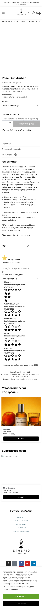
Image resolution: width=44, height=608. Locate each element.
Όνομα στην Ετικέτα (11, 114)
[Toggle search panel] (29, 13)
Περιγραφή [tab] (6, 143)
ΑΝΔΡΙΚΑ (15, 377)
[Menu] (5, 13)
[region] (21, 587)
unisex (34, 379)
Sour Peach (7, 429)
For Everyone (34, 374)
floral (13, 379)
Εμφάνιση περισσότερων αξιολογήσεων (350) (20, 365)
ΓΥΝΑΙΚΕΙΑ (33, 21)
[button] (37, 13)
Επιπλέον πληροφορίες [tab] (12, 149)
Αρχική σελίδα (7, 21)
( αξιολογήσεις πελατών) (14, 97)
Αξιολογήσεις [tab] (9, 155)
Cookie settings (21, 603)
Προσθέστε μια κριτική (11, 262)
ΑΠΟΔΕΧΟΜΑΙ (21, 597)
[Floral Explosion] (21, 470)
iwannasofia (20, 379)
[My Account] (33, 12)
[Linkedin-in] (33, 563)
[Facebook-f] (21, 563)
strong (28, 379)
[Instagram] (8, 563)
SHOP (16, 21)
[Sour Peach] (21, 411)
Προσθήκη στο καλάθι (26, 124)
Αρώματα (24, 21)
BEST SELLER (23, 374)
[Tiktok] (14, 563)
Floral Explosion (9, 488)
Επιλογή (21, 438)
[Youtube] (27, 563)
